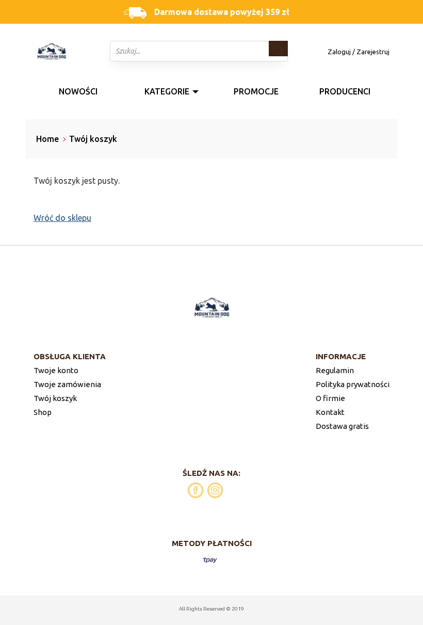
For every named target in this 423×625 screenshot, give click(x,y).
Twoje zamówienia (67, 384)
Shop (43, 412)
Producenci (344, 91)
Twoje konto (56, 370)
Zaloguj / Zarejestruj (358, 51)
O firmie (330, 398)
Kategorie (166, 91)
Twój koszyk (55, 398)
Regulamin (335, 370)
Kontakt (330, 412)
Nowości (78, 91)
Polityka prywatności (352, 384)
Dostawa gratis (342, 426)
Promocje (256, 91)
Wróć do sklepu (62, 217)
